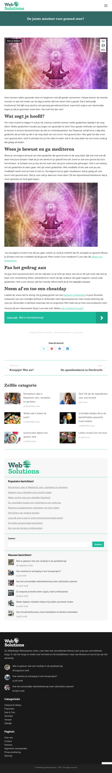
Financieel (9, 709)
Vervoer (8, 720)
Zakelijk (8, 723)
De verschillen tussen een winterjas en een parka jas (34, 502)
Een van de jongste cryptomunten (25, 528)
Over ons (8, 737)
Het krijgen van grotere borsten (24, 513)
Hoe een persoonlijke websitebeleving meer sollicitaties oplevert (46, 581)
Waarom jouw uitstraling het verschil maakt (29, 492)
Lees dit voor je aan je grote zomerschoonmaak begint (35, 518)
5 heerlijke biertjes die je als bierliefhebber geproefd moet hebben (92, 417)
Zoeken (11, 538)
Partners (8, 745)
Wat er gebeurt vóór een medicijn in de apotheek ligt (41, 561)
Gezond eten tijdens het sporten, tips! (35, 435)
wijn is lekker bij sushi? (72, 308)
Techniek (8, 716)
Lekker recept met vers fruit (93, 433)
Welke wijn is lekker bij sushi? (34, 415)
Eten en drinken (13, 41)
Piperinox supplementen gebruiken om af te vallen (33, 507)
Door (62, 332)
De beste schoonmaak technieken (25, 523)
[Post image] (12, 398)
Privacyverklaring (12, 752)
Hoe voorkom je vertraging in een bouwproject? (38, 571)
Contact (8, 741)
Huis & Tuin (9, 712)
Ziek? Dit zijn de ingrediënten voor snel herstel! (93, 396)
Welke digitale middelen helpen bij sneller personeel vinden (44, 602)
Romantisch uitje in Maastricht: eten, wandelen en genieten (36, 398)
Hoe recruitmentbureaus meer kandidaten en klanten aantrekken (47, 612)
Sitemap (8, 756)
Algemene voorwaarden (15, 748)
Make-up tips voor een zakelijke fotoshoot (29, 497)
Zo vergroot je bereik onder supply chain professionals (42, 591)
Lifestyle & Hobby (12, 705)
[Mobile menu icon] (106, 5)
